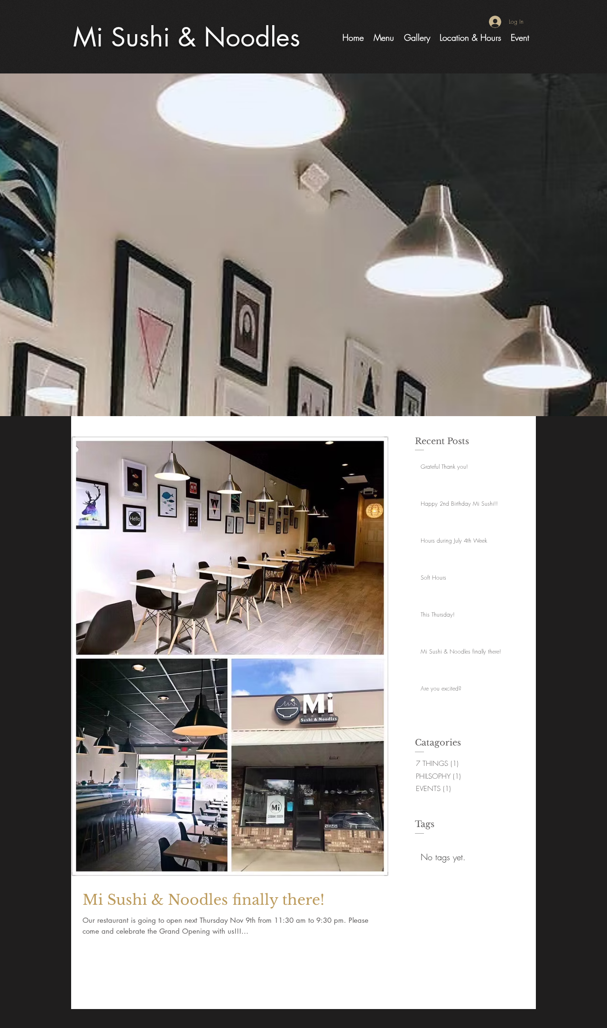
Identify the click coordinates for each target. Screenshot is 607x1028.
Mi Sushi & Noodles (186, 37)
